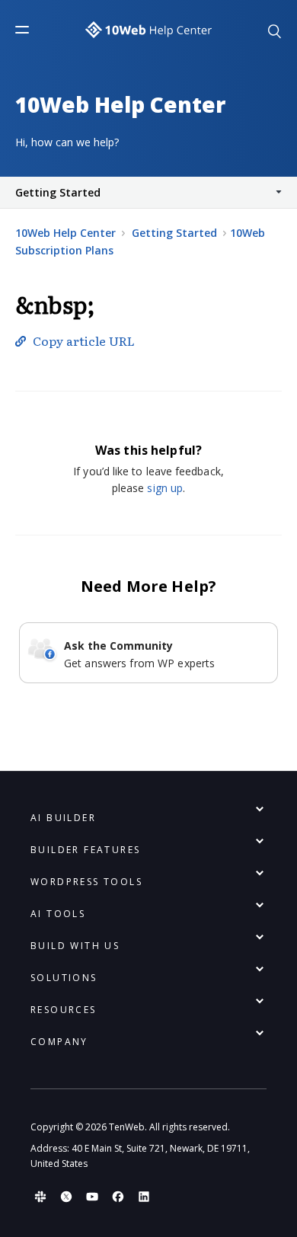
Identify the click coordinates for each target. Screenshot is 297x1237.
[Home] (148, 29)
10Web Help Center (65, 232)
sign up (165, 488)
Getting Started (174, 232)
